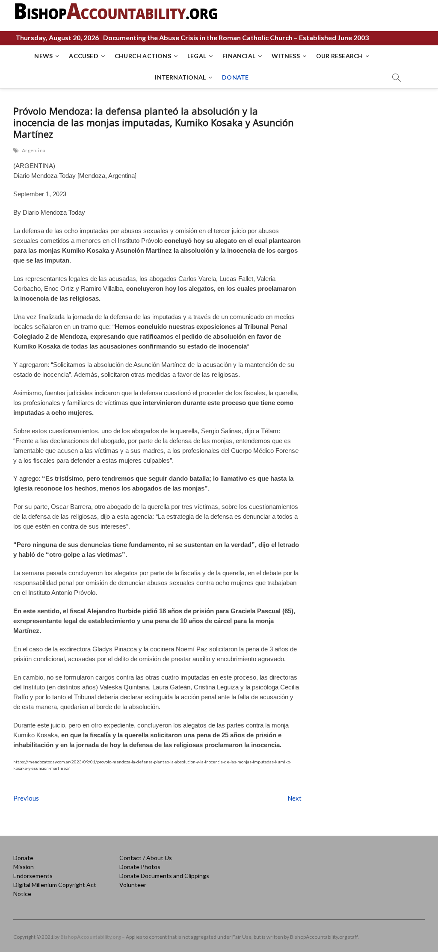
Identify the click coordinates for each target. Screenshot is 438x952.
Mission (23, 866)
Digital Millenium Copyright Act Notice (54, 889)
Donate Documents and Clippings (164, 875)
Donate (23, 857)
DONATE (235, 77)
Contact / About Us (145, 857)
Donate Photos (139, 866)
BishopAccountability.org (90, 937)
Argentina (33, 150)
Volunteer (132, 884)
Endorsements (33, 875)
